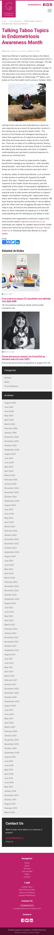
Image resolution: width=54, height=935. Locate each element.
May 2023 (8, 569)
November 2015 (11, 795)
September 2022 (11, 599)
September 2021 (11, 650)
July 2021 (8, 659)
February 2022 (10, 629)
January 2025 (10, 484)
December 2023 (11, 539)
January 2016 (10, 791)
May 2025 (8, 467)
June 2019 (9, 765)
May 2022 (8, 616)
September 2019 (11, 752)
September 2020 (11, 701)
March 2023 (9, 577)
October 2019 (10, 748)
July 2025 (8, 458)
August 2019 (9, 757)
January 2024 (10, 535)
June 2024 (9, 513)
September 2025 (11, 449)
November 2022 (11, 590)
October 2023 (10, 548)
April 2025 (9, 471)
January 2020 (10, 735)
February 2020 (10, 731)
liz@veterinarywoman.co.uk (32, 221)
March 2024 (9, 526)
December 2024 (11, 488)
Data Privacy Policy (27, 890)
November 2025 (11, 441)
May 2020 (8, 718)
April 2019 (8, 774)
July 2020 (8, 710)
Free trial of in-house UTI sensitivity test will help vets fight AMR (26, 300)
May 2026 (8, 415)
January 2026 (10, 432)
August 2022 (10, 603)
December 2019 (11, 740)
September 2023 (11, 552)
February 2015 (10, 808)
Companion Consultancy (18, 51)
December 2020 (11, 688)
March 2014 (9, 812)
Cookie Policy (27, 887)
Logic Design (34, 932)
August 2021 (9, 654)
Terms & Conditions (27, 892)
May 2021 (8, 667)
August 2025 (10, 454)
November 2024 (11, 492)
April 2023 (9, 573)
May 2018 (8, 787)
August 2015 (9, 804)
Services (27, 868)
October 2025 (10, 445)
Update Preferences (27, 895)
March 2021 (9, 676)
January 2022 (10, 633)
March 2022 (9, 624)
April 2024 (9, 522)
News (6, 382)
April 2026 (9, 420)
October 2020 (10, 697)
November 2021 (11, 641)
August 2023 (10, 556)
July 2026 (8, 407)
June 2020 (9, 714)
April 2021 (8, 671)
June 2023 (9, 565)
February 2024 (10, 531)
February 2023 (10, 582)
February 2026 (10, 428)
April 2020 (9, 723)
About (27, 866)
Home (27, 863)
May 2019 (8, 769)
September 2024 (11, 501)
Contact (27, 877)
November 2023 (11, 543)
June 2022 (9, 612)
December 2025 (11, 437)
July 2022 (8, 607)
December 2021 (11, 637)
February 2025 (10, 479)
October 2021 (10, 646)
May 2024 (8, 518)
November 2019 (11, 744)
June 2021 (9, 663)
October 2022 (10, 595)
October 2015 (10, 799)
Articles (7, 377)
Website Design (21, 932)
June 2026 (9, 411)
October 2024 (10, 496)
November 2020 (11, 693)
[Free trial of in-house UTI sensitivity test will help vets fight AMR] (21, 272)
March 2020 (9, 727)
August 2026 (10, 403)
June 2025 (9, 462)
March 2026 (9, 424)
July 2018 (8, 778)
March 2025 (9, 475)
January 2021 (10, 684)
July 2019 (8, 761)
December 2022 (11, 586)
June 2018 (9, 782)
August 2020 (10, 705)
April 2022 (9, 620)
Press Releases (11, 386)
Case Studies (27, 871)
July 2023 (8, 560)
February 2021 (10, 680)
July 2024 (8, 509)
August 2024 (10, 505)
